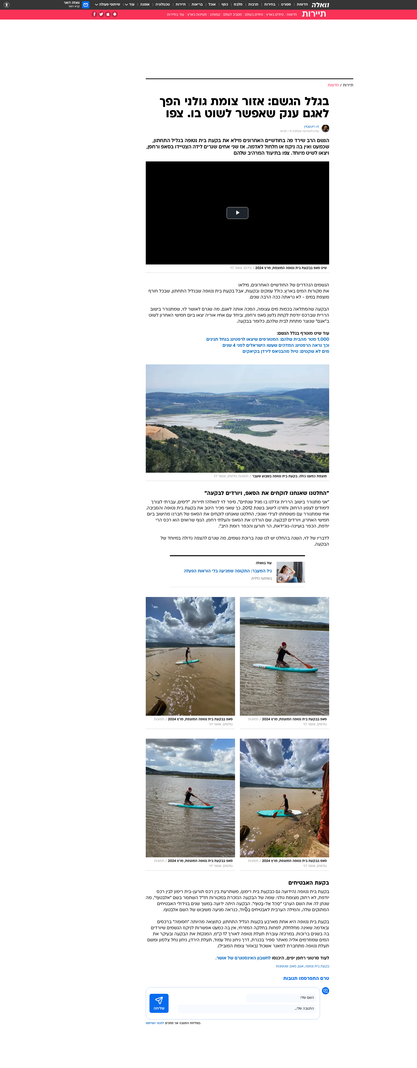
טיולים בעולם (254, 14)
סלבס (238, 5)
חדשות (302, 5)
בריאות (197, 5)
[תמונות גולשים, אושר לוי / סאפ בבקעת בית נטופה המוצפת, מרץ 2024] (284, 663)
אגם (301, 966)
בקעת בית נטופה (317, 966)
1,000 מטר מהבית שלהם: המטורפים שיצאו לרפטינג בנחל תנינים (267, 339)
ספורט (286, 5)
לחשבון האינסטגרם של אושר (243, 958)
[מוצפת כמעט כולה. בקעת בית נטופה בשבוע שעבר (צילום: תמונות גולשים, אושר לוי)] (237, 422)
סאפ (293, 966)
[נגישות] (7, 5)
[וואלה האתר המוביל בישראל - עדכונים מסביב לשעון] (320, 4)
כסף (225, 5)
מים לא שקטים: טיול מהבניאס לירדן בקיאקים (286, 351)
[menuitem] (299, 4)
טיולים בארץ (275, 14)
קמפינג (215, 14)
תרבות (253, 5)
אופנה (145, 5)
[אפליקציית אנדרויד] (115, 14)
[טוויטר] (101, 14)
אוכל (212, 5)
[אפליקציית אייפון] (108, 14)
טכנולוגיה (162, 5)
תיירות (181, 5)
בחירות (269, 5)
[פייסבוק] (94, 14)
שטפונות (282, 966)
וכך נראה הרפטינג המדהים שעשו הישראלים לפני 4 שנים (275, 345)
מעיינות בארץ (197, 14)
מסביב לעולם (232, 14)
